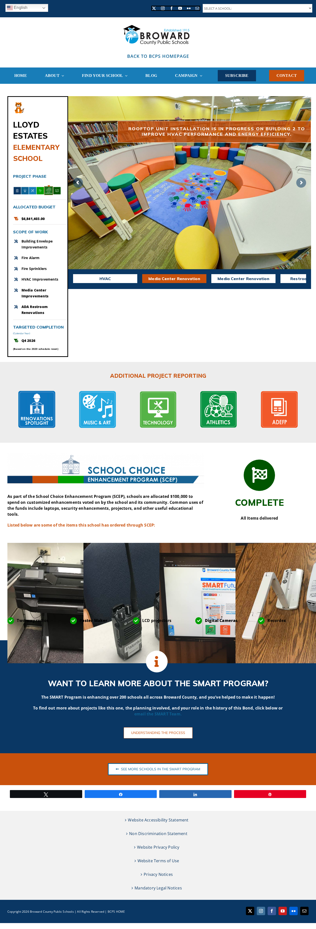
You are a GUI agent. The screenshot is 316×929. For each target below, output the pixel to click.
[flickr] (189, 8)
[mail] (197, 8)
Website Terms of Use (158, 860)
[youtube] (180, 8)
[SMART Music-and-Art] (97, 393)
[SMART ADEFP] (279, 393)
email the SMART (151, 714)
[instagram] (163, 8)
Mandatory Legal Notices (158, 888)
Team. (175, 714)
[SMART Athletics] (218, 393)
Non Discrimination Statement (158, 833)
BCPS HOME (116, 911)
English (20, 7)
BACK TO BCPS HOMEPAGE (158, 56)
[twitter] (154, 8)
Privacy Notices (158, 874)
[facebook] (171, 8)
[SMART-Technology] (158, 393)
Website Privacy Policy (158, 847)
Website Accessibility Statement (158, 820)
